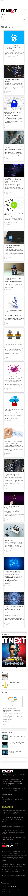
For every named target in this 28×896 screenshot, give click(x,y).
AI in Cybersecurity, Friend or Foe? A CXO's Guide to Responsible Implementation (17, 751)
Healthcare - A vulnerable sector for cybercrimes (13, 539)
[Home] (9, 11)
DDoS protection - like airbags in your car (13, 214)
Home (2, 24)
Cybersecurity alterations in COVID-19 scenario (12, 246)
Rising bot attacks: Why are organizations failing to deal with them (13, 344)
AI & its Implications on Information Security (13, 875)
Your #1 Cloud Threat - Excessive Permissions (13, 409)
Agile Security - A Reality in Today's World (11, 507)
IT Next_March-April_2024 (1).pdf (10, 668)
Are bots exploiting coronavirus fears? (13, 311)
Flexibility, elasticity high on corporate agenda (12, 474)
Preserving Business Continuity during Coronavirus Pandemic (13, 377)
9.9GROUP (9, 882)
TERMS (19, 882)
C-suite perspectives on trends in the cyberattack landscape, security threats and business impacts (13, 609)
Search (24, 19)
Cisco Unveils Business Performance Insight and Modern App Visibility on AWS (13, 870)
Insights (6, 182)
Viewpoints (6, 612)
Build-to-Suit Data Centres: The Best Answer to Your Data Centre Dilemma (17, 735)
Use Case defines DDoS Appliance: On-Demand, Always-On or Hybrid (13, 47)
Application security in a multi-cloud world (13, 112)
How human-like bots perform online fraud (12, 278)
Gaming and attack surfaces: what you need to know (14, 80)
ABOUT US (4, 882)
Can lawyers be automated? (15, 682)
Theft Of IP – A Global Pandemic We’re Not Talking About (13, 442)
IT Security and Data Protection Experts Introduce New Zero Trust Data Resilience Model (13, 858)
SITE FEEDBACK (5, 883)
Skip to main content (4, 0)
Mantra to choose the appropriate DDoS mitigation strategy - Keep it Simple (12, 179)
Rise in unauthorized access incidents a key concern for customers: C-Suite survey (12, 572)
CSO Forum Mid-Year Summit (15, 675)
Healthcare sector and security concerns (13, 146)
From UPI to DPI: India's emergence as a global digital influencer (11, 710)
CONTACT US (15, 882)
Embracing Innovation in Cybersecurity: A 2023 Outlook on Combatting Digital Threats (14, 865)
